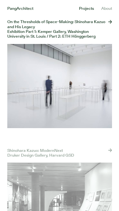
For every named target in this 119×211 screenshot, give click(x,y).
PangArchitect (20, 8)
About (106, 8)
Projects (86, 8)
